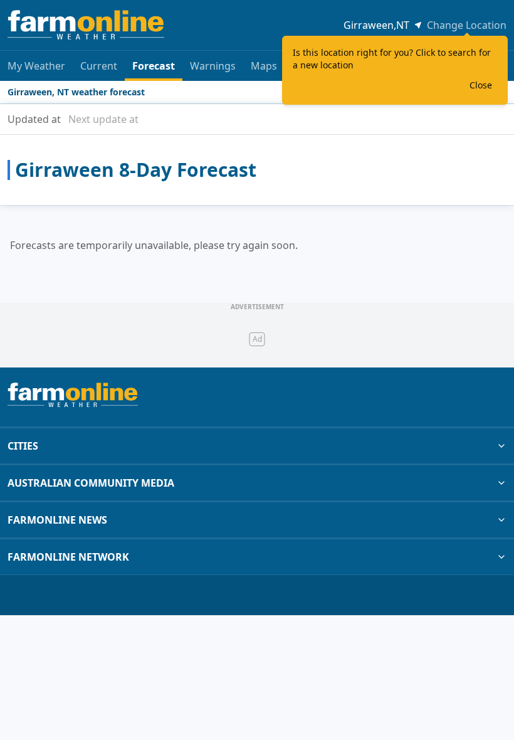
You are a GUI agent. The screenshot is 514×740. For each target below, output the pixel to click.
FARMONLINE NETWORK (68, 557)
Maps (264, 66)
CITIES (23, 446)
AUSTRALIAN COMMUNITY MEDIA (91, 483)
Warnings (213, 66)
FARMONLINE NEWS (57, 520)
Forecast (153, 66)
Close (480, 85)
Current (98, 66)
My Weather (36, 66)
